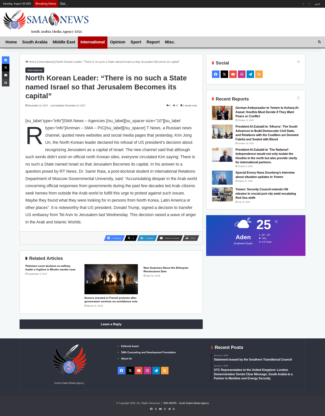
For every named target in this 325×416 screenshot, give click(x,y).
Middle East (64, 42)
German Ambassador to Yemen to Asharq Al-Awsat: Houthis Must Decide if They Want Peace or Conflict (267, 112)
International (92, 42)
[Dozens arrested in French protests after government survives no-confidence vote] (111, 279)
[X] (5, 67)
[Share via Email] (5, 75)
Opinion (117, 42)
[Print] (5, 82)
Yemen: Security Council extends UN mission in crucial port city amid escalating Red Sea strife (265, 193)
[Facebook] (5, 60)
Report (153, 42)
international (46, 61)
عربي (317, 3)
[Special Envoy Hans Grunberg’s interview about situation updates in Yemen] (222, 178)
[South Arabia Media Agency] (46, 21)
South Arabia (34, 42)
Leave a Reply (111, 324)
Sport (136, 42)
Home (11, 42)
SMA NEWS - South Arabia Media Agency (186, 403)
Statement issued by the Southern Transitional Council (96, 3)
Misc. (170, 42)
